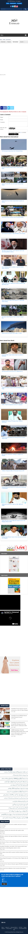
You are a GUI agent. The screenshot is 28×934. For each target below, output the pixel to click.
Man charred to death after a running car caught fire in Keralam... (12, 455)
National (9, 41)
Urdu (8, 3)
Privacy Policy (9, 928)
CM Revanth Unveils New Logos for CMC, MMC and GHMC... (12, 505)
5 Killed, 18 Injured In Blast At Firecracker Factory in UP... (13, 470)
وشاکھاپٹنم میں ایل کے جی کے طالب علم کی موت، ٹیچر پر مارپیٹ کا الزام (18, 808)
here (21, 132)
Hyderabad (3, 41)
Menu (2, 35)
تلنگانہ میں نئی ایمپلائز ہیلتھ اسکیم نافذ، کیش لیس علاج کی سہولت (19, 785)
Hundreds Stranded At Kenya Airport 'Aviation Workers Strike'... (12, 168)
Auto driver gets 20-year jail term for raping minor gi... (12, 371)
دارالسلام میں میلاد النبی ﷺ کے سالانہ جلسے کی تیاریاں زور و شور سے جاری (17, 792)
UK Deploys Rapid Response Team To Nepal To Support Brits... (13, 317)
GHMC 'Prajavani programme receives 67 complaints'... (12, 404)
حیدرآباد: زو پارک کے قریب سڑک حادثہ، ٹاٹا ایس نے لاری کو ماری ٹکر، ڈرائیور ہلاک (16, 798)
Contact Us (16, 928)
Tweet (11, 107)
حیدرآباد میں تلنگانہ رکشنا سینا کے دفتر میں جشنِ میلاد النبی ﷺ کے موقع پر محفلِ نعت (16, 782)
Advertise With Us (14, 927)
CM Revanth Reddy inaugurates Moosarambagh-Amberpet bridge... (13, 388)
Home (1, 39)
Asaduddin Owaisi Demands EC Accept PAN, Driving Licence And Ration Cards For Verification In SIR (19, 724)
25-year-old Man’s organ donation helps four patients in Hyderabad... (12, 355)
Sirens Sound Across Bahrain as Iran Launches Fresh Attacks (13, 868)
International (8, 39)
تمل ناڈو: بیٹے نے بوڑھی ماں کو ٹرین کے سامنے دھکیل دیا (20, 805)
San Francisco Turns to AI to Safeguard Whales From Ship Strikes (14, 842)
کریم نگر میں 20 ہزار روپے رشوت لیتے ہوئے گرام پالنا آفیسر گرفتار (18, 811)
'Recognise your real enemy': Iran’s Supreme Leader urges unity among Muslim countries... (13, 251)
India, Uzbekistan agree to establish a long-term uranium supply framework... (13, 267)
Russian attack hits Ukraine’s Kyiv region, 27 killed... (12, 333)
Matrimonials (13, 3)
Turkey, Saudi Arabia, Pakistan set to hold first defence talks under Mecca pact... (13, 284)
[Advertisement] (14, 14)
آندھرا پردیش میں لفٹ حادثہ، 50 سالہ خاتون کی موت (20, 801)
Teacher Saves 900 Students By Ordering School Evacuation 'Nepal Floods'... (13, 438)
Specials (21, 41)
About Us (7, 927)
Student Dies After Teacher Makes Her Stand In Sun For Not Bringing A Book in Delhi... (13, 521)
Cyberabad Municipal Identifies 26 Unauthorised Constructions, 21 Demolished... (14, 488)
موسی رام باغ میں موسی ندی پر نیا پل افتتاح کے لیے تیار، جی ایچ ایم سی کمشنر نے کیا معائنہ (16, 772)
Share (4, 107)
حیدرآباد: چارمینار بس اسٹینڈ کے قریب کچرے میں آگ (20, 775)
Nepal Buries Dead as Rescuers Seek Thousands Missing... (13, 217)
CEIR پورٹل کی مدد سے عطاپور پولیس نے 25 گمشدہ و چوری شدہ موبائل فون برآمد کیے (15, 818)
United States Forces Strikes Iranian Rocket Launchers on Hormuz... (13, 201)
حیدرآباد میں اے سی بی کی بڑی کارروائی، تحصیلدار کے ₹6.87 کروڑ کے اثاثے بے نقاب (15, 795)
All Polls (20, 927)
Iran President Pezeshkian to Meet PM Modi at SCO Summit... (14, 233)
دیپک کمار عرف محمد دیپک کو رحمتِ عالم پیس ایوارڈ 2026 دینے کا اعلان (18, 788)
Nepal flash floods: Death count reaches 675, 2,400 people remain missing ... (13, 301)
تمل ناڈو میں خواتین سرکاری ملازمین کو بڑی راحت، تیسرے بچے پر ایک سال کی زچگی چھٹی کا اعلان (14, 814)
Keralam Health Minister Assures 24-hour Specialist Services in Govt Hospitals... (14, 537)
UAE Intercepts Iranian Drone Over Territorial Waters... (12, 151)
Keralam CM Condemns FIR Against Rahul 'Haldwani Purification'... (12, 422)
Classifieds (19, 3)
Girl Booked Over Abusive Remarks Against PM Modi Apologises (14, 863)
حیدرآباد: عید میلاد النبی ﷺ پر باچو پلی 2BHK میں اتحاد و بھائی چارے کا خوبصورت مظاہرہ (15, 778)
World (4, 39)
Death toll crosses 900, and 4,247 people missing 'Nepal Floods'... (12, 184)
